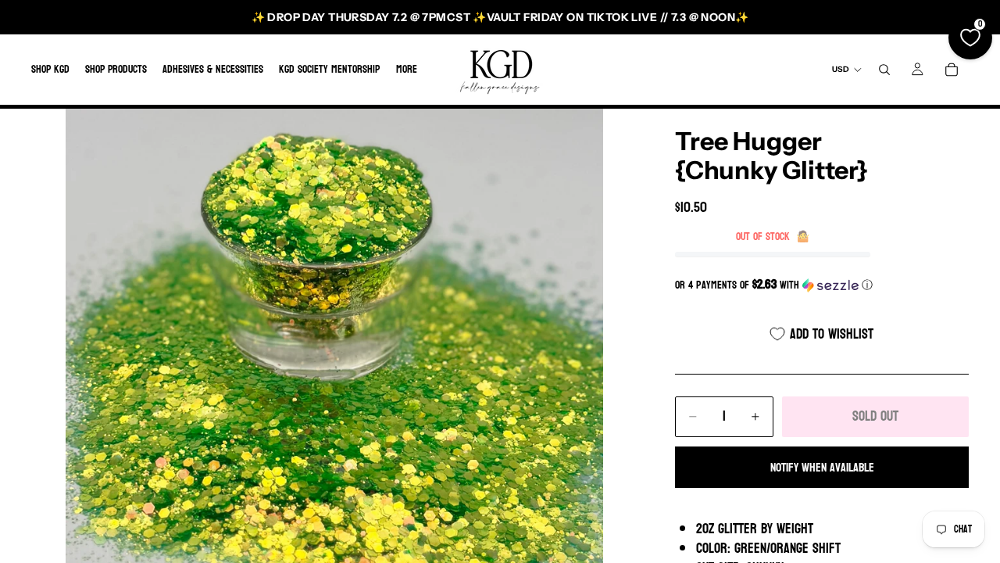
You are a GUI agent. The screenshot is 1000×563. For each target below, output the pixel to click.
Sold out (875, 416)
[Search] (884, 69)
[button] (822, 285)
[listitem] (406, 70)
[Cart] (951, 69)
